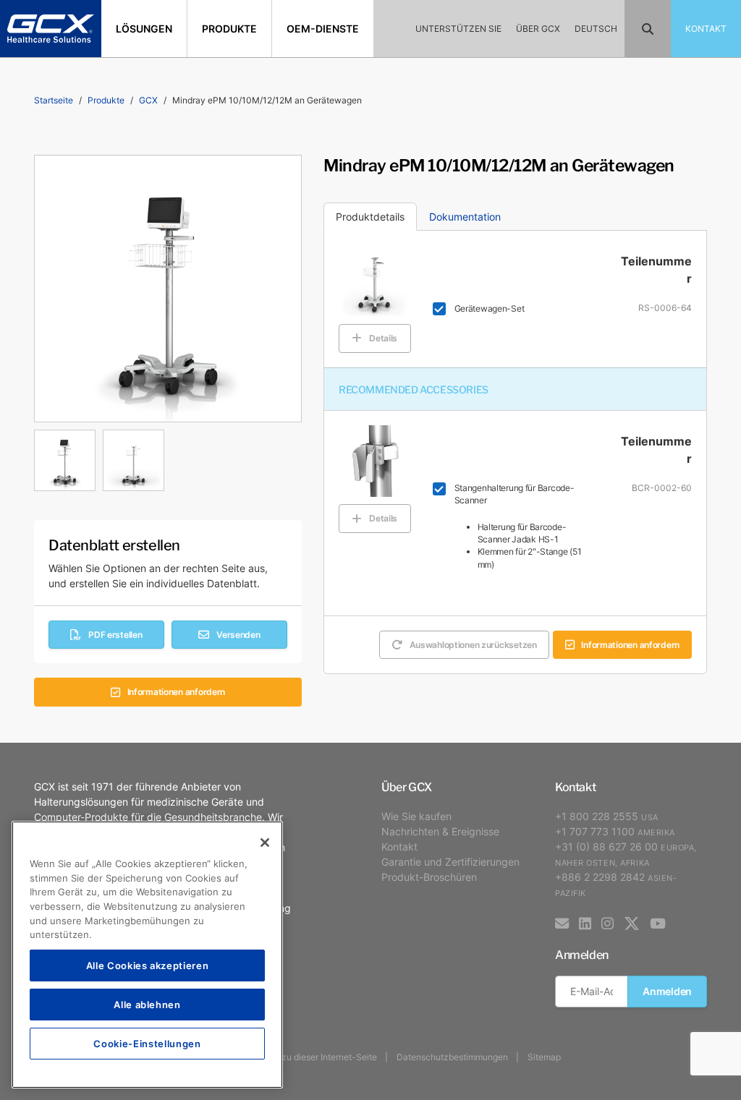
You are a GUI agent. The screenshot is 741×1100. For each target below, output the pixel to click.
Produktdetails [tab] (370, 216)
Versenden (238, 634)
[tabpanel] (168, 456)
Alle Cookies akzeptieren (147, 965)
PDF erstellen (115, 634)
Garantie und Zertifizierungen (450, 862)
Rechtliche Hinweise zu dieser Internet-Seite (286, 1057)
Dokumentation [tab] (465, 216)
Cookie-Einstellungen (146, 1043)
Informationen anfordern (176, 692)
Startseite (53, 100)
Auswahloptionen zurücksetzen (473, 645)
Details (383, 338)
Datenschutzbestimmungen (452, 1057)
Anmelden (667, 991)
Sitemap (544, 1057)
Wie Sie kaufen (416, 816)
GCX (148, 100)
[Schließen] (265, 842)
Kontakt (399, 846)
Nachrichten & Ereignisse (440, 831)
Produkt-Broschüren (429, 877)
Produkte (106, 100)
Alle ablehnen (147, 1004)
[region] (147, 954)
